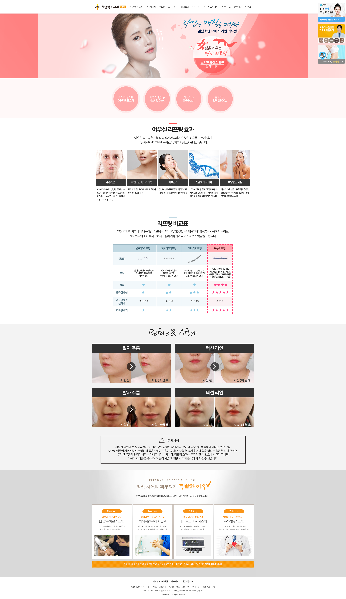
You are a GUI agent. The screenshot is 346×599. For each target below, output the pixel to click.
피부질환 (196, 6)
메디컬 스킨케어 (211, 6)
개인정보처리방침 (160, 581)
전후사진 (238, 6)
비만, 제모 (226, 6)
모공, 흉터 (173, 6)
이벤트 (248, 6)
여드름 (162, 6)
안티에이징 (151, 6)
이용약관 (175, 581)
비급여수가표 (187, 581)
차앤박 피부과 (136, 6)
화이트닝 (185, 6)
